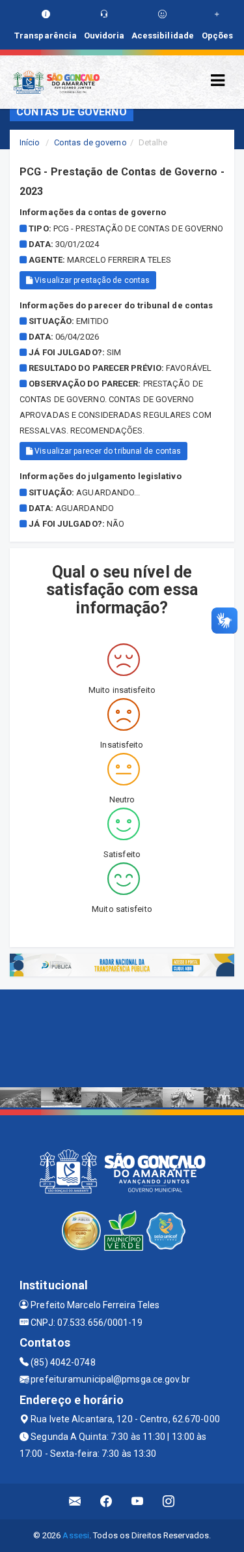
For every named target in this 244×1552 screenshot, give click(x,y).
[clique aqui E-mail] (75, 1501)
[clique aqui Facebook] (106, 1501)
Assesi (75, 1535)
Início (30, 142)
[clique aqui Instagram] (168, 1501)
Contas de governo (90, 142)
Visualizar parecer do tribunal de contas (107, 451)
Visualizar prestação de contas (91, 280)
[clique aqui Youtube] (137, 1501)
